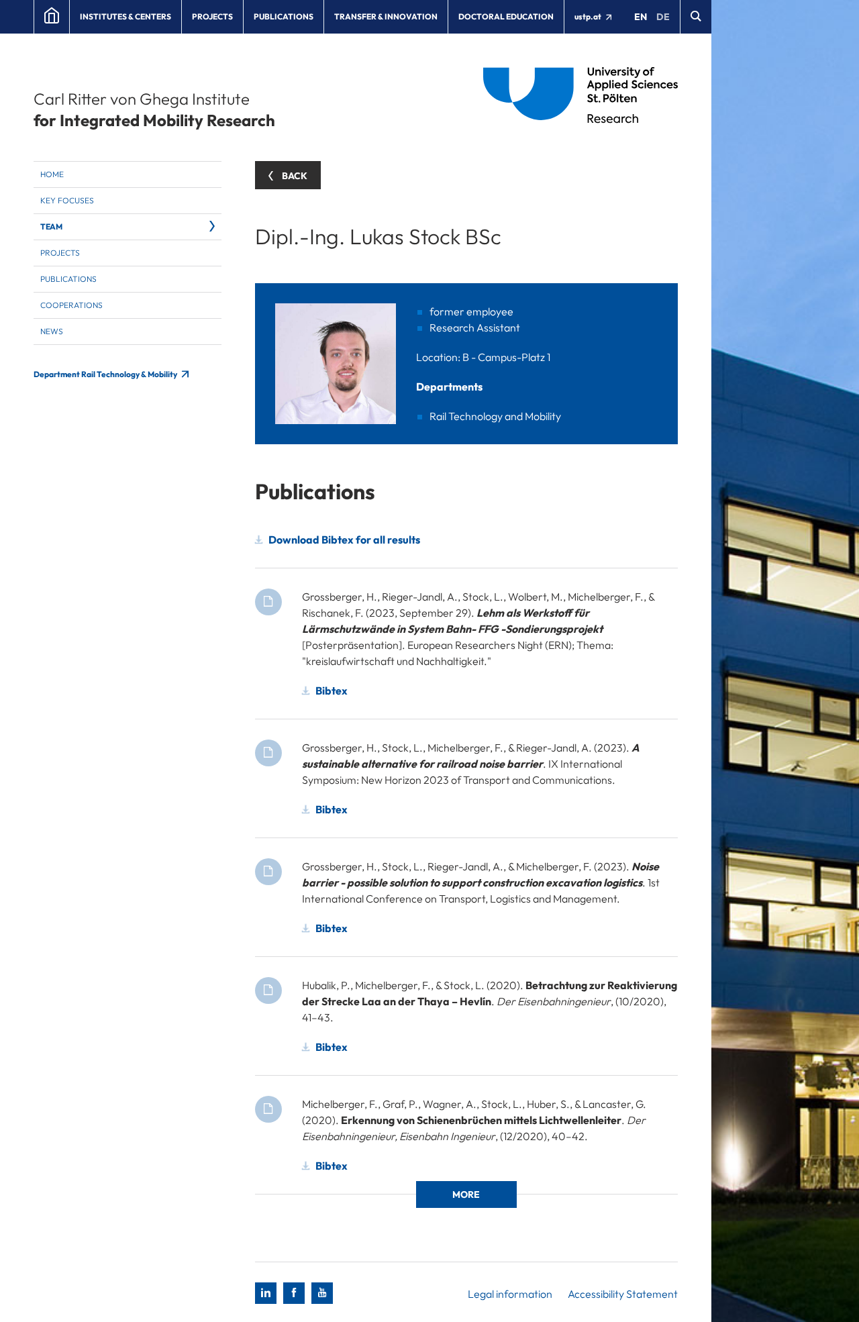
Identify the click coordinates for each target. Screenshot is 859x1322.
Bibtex (331, 690)
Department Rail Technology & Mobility (106, 374)
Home (52, 174)
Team (51, 226)
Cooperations (71, 305)
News (51, 331)
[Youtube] (322, 1293)
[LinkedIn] (265, 1293)
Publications (283, 16)
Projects (212, 16)
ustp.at (588, 16)
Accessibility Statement (623, 1294)
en (640, 17)
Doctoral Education (506, 16)
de (663, 17)
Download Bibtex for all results (344, 539)
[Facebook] (294, 1293)
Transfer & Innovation (386, 16)
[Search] (695, 17)
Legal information (510, 1294)
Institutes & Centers (125, 16)
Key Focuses (67, 200)
